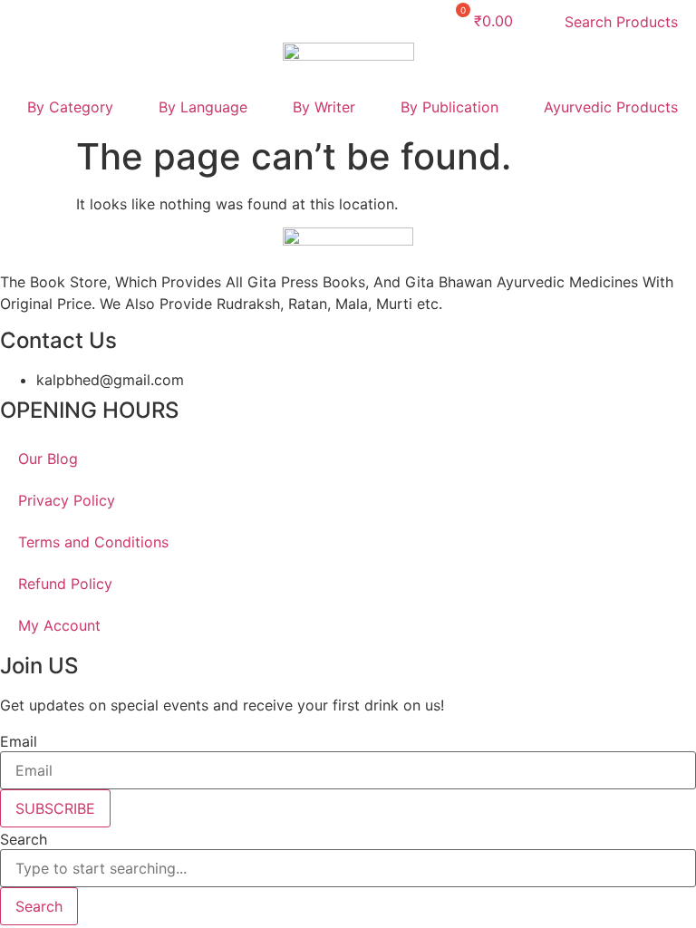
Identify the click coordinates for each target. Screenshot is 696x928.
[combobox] (348, 868)
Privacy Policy (66, 500)
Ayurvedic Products (611, 107)
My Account (59, 625)
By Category (70, 107)
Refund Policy (65, 584)
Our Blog (48, 459)
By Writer (324, 107)
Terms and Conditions (93, 542)
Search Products (621, 22)
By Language (203, 107)
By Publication (449, 107)
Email (18, 741)
